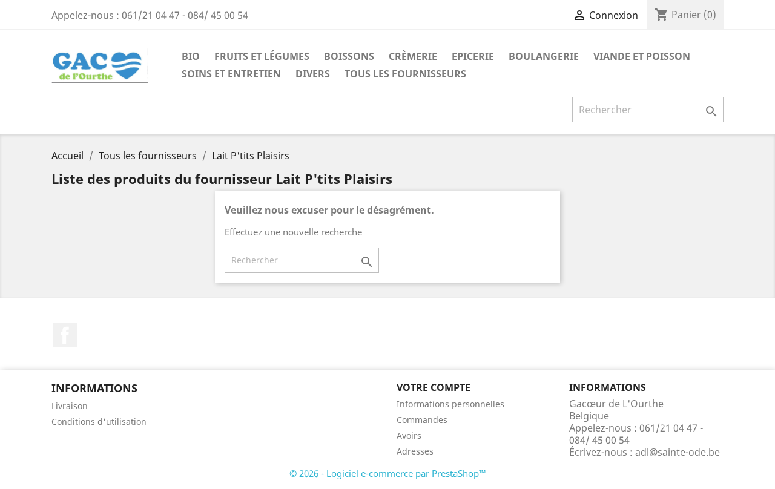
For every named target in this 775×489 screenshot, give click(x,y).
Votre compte (433, 387)
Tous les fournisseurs (405, 73)
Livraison (69, 406)
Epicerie (473, 56)
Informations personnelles (450, 404)
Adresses (415, 451)
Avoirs (409, 435)
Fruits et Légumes (261, 56)
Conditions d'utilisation (99, 421)
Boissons (349, 56)
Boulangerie (544, 56)
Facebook (65, 335)
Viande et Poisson (641, 56)
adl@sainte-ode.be (677, 452)
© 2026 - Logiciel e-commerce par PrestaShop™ (387, 473)
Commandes (422, 419)
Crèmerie (413, 56)
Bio (191, 56)
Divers (312, 73)
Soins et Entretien (231, 73)
